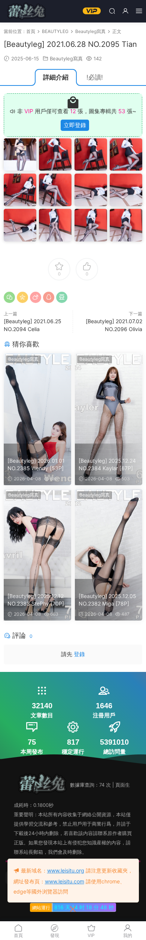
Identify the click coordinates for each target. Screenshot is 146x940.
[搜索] (112, 10)
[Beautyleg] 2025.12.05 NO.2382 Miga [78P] (107, 600)
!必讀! (94, 77)
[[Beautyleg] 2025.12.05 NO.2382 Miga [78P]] (108, 534)
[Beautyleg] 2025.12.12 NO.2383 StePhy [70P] (35, 600)
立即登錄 (75, 125)
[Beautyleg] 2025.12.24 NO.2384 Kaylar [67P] (107, 464)
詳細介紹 (56, 77)
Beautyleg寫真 (66, 58)
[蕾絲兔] (26, 11)
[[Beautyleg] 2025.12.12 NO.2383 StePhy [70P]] (37, 534)
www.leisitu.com (64, 881)
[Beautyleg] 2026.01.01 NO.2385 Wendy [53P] (36, 464)
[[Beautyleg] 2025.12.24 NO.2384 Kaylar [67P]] (108, 398)
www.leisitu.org (65, 870)
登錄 (79, 654)
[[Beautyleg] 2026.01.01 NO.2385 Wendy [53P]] (37, 398)
